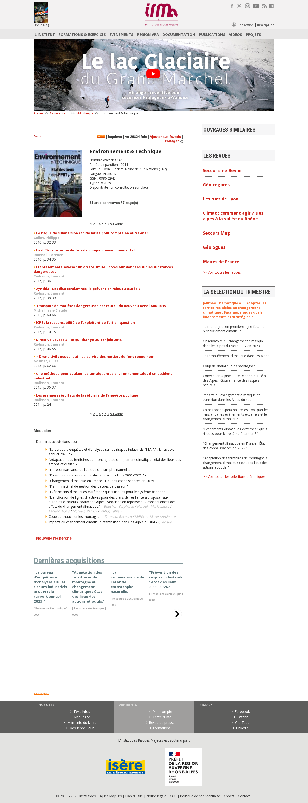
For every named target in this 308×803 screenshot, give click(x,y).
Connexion (245, 25)
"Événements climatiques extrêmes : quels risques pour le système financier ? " (235, 431)
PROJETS (253, 34)
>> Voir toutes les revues (222, 272)
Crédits (229, 796)
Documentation (59, 113)
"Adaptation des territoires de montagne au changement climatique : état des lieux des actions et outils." (236, 462)
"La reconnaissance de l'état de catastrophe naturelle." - (91, 469)
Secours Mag (216, 233)
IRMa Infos (81, 711)
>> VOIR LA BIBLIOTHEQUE (54, 677)
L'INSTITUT (45, 34)
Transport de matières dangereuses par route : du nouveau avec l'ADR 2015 (101, 305)
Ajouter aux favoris (165, 137)
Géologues (214, 247)
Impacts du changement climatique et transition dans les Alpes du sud (231, 397)
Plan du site (134, 796)
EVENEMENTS (121, 34)
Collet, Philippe (46, 237)
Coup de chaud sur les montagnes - (76, 516)
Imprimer (114, 137)
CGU (173, 796)
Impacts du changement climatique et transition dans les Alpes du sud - (103, 522)
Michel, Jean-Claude (50, 310)
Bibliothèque (85, 113)
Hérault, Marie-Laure (153, 506)
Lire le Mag (41, 25)
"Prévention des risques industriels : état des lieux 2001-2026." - (97, 475)
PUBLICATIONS (212, 34)
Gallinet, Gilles (46, 361)
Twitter (242, 717)
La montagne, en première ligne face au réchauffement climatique (233, 328)
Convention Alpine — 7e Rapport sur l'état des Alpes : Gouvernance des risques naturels (235, 380)
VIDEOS (235, 34)
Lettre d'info (162, 717)
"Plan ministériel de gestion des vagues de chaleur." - (89, 486)
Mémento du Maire (81, 722)
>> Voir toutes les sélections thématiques (234, 476)
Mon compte (162, 711)
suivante (116, 223)
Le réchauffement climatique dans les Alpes (236, 355)
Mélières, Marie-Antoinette (155, 516)
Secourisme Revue (222, 170)
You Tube (242, 722)
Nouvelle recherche (54, 538)
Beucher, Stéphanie (119, 506)
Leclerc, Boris (59, 511)
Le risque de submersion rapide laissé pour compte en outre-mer (92, 233)
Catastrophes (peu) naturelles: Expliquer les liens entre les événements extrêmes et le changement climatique (236, 414)
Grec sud (165, 522)
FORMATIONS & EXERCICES (82, 34)
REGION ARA (148, 34)
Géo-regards (216, 184)
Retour (37, 136)
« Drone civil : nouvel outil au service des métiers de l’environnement (95, 356)
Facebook (242, 711)
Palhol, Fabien (110, 511)
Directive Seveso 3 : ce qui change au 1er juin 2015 (79, 339)
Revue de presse (162, 722)
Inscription (265, 25)
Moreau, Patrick (84, 511)
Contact (244, 796)
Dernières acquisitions (69, 560)
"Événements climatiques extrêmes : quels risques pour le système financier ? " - (110, 491)
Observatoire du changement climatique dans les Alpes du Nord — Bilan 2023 (233, 343)
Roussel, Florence (48, 254)
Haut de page (41, 693)
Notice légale (156, 796)
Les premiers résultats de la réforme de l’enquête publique (87, 395)
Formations (162, 728)
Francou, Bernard (118, 516)
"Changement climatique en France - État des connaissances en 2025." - (103, 480)
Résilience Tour (81, 728)
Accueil (39, 113)
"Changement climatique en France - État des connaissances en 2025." (234, 445)
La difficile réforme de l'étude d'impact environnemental (85, 250)
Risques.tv (81, 717)
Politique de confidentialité (200, 796)
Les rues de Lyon (220, 199)
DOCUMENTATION (178, 34)
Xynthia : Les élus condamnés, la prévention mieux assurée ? (88, 288)
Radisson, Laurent (49, 276)
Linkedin (242, 728)
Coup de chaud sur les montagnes (229, 366)
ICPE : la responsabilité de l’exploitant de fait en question (85, 322)
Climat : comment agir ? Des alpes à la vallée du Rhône (233, 216)
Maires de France (221, 261)
